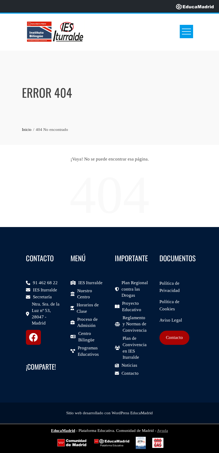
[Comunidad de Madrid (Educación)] (72, 442)
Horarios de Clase (88, 308)
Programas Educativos (88, 351)
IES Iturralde (45, 289)
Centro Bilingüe (86, 336)
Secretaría (42, 296)
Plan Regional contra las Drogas (135, 289)
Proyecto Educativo (131, 306)
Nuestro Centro (84, 294)
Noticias (129, 365)
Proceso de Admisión (87, 322)
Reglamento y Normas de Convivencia (135, 324)
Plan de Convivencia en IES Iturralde (135, 348)
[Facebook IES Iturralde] (33, 337)
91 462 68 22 (45, 282)
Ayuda (162, 430)
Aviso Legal (170, 320)
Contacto (130, 373)
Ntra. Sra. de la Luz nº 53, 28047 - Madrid (46, 314)
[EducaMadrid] (195, 6)
